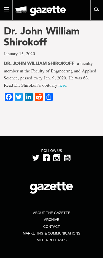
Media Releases (51, 240)
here (62, 85)
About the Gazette (51, 213)
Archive (51, 220)
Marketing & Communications (51, 233)
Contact (51, 227)
